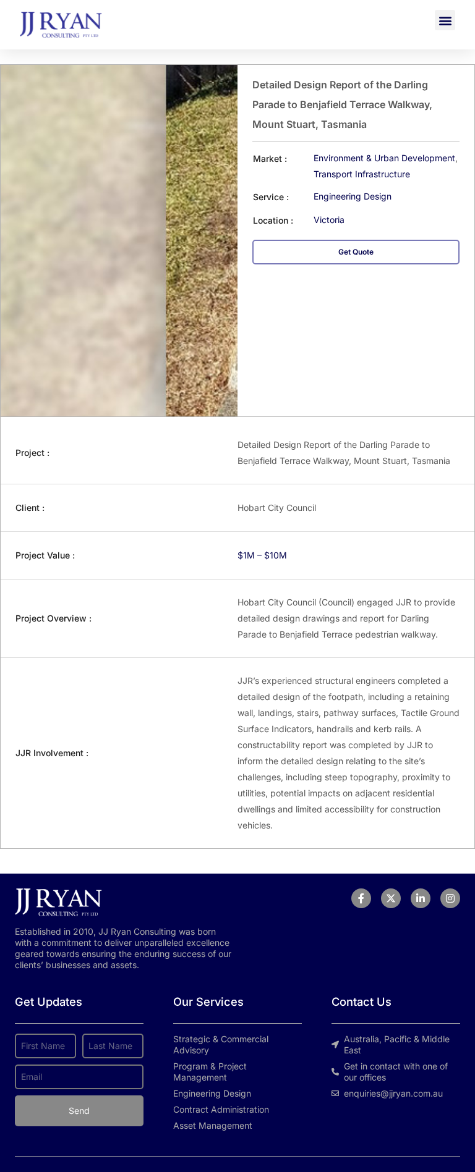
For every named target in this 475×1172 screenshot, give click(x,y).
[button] (445, 20)
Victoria (329, 219)
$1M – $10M (262, 555)
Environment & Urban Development (384, 158)
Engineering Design (353, 196)
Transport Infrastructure (362, 174)
